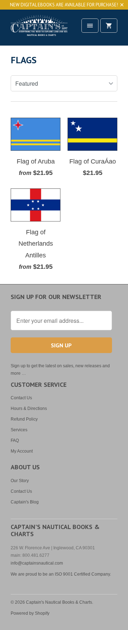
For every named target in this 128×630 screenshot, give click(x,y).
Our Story (20, 480)
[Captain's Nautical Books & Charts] (39, 30)
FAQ (15, 440)
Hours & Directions (29, 408)
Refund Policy (24, 419)
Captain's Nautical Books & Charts (59, 602)
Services (19, 429)
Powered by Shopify (30, 613)
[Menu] (89, 25)
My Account (22, 451)
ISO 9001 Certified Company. (83, 574)
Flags (24, 60)
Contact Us (21, 397)
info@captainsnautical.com (37, 563)
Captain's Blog (25, 502)
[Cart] (108, 25)
